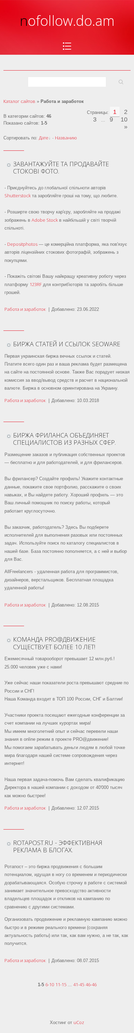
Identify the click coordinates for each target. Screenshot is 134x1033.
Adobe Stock (45, 220)
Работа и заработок (25, 309)
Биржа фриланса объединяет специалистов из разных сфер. (64, 439)
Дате (43, 138)
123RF (36, 284)
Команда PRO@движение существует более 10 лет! (54, 643)
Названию (66, 138)
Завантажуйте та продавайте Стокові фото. (61, 168)
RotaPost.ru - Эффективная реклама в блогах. (57, 846)
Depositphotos (22, 244)
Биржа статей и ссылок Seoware (66, 344)
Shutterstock (17, 195)
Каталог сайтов (19, 101)
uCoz (79, 1022)
